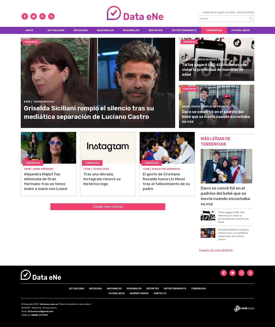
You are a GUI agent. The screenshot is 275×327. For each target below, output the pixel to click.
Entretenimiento (184, 30)
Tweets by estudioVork (216, 250)
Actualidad (56, 30)
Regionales (131, 30)
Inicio (29, 30)
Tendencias (214, 30)
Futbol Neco (241, 30)
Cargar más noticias (108, 207)
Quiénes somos (139, 293)
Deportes (156, 30)
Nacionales (105, 30)
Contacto (160, 293)
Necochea (81, 30)
